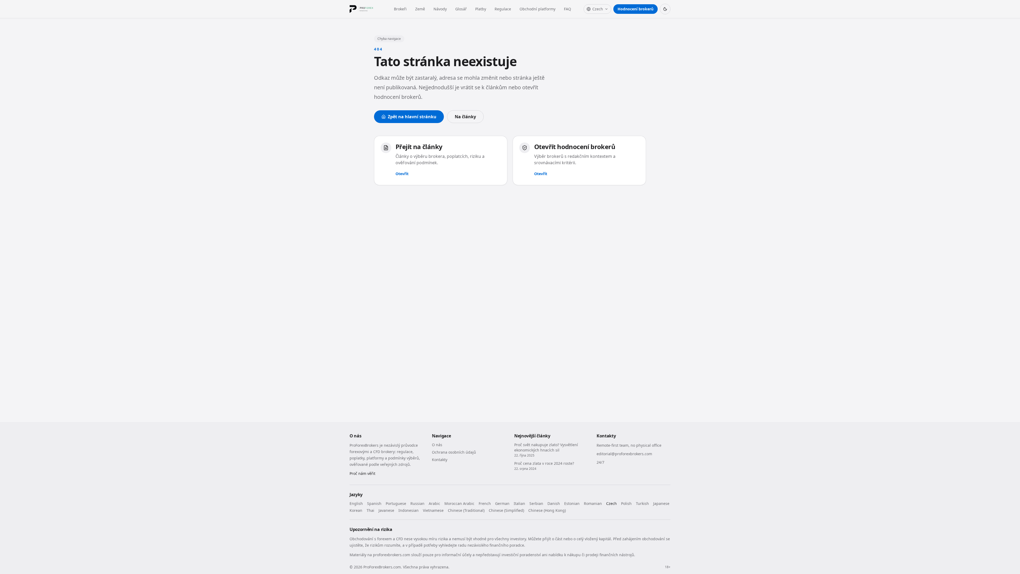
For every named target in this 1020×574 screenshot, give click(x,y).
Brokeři (400, 8)
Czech (611, 503)
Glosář (461, 8)
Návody (440, 8)
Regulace (503, 8)
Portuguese (396, 503)
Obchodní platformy (537, 8)
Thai (370, 510)
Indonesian (408, 510)
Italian (519, 503)
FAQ (567, 8)
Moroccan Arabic (459, 503)
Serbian (536, 503)
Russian (417, 503)
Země (420, 8)
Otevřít (402, 173)
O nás (437, 444)
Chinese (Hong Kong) (547, 510)
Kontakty (439, 459)
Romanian (593, 503)
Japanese (661, 503)
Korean (356, 510)
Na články (465, 117)
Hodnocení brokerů (635, 8)
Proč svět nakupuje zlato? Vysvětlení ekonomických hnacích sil (546, 447)
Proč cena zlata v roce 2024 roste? (544, 463)
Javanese (386, 510)
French (485, 503)
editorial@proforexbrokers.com (624, 453)
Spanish (374, 503)
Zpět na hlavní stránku (412, 117)
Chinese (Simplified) (506, 510)
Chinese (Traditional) (466, 510)
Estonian (572, 503)
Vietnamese (433, 510)
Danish (553, 503)
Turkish (642, 503)
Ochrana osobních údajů (454, 452)
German (502, 503)
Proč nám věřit (362, 473)
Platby (480, 8)
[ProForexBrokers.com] (365, 9)
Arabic (434, 503)
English (356, 503)
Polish (626, 503)
